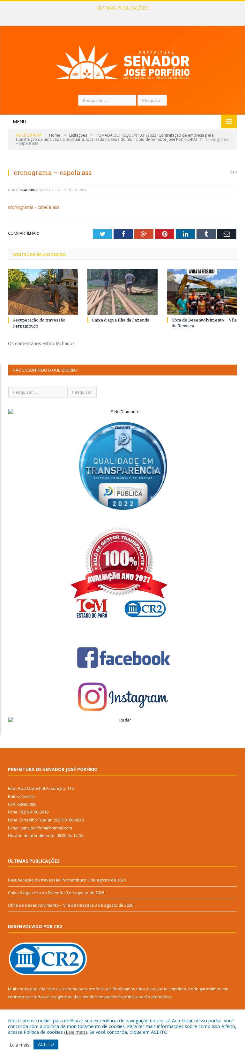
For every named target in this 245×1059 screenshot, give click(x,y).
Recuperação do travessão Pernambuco (47, 880)
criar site (47, 989)
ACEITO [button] (46, 1044)
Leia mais (75, 1032)
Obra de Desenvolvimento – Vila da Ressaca (51, 905)
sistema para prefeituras (86, 989)
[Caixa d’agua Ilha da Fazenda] (122, 291)
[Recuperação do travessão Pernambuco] (43, 292)
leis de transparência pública (110, 997)
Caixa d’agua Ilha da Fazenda (121, 15)
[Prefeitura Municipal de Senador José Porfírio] (122, 61)
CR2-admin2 (26, 189)
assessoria (156, 989)
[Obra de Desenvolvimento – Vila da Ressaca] (202, 291)
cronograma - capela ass (33, 207)
